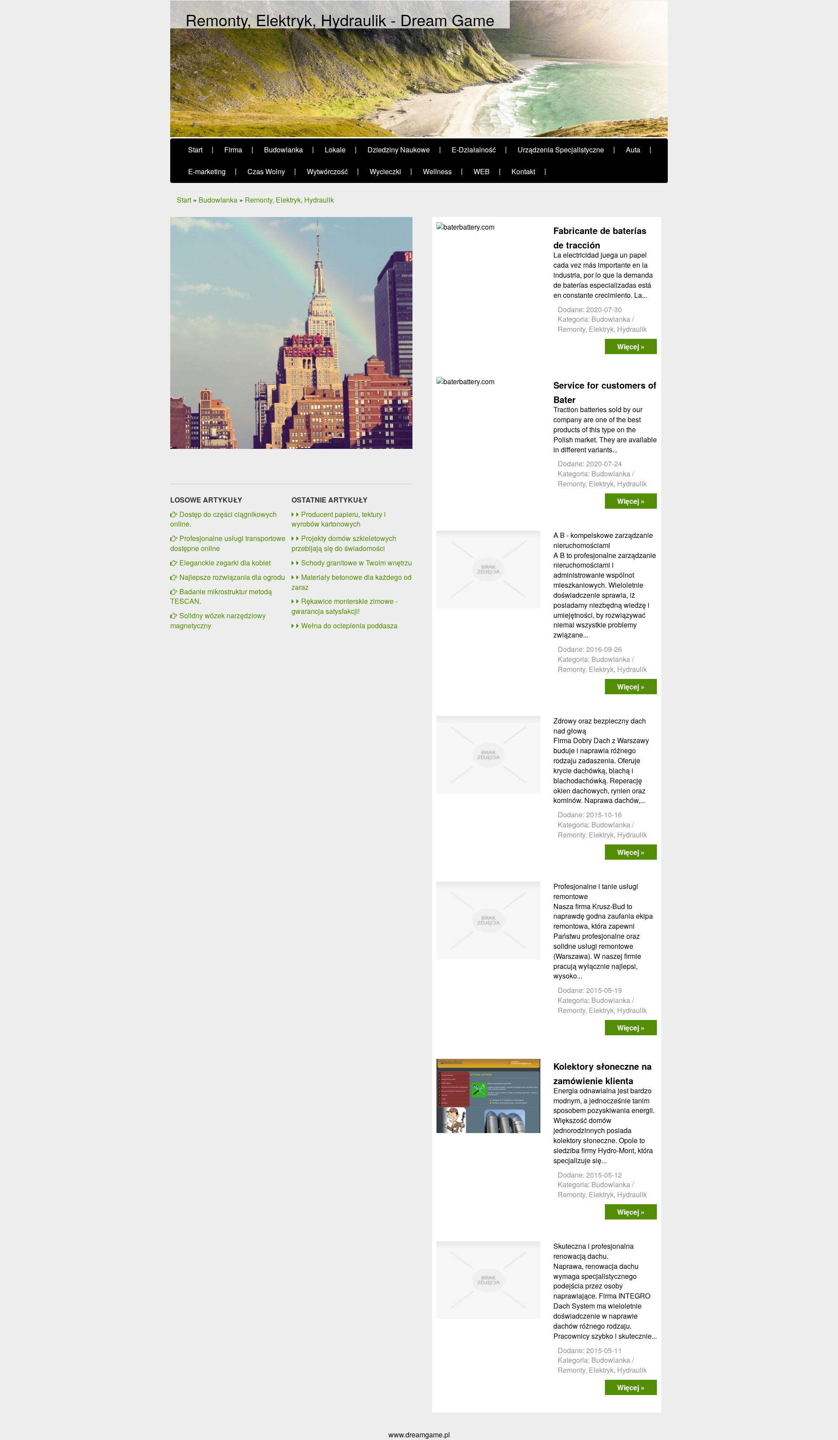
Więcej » (631, 346)
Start (184, 200)
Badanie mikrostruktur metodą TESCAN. (221, 596)
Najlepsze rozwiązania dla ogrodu (232, 577)
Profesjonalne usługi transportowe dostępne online (227, 543)
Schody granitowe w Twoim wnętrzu (356, 563)
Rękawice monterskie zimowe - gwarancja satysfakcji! (345, 606)
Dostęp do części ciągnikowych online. (223, 519)
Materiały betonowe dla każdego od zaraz (352, 582)
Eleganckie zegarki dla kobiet (225, 563)
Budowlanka (218, 200)
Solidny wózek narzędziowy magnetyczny (218, 620)
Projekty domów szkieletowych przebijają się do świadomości (344, 543)
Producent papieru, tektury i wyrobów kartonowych (339, 519)
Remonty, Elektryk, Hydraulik (289, 200)
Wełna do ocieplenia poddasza (349, 625)
